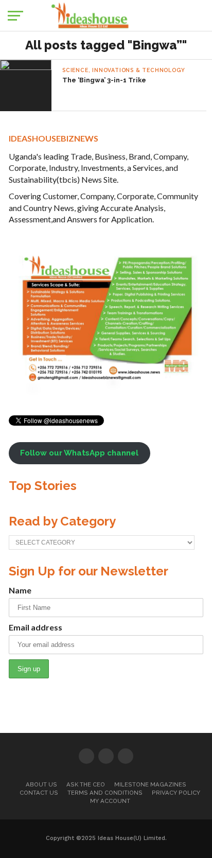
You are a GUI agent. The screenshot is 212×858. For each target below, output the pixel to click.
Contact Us (39, 792)
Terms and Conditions (105, 792)
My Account (110, 800)
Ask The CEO (85, 784)
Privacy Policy (176, 792)
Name (20, 590)
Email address (35, 627)
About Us (41, 784)
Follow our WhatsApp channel (79, 453)
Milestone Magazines (150, 784)
